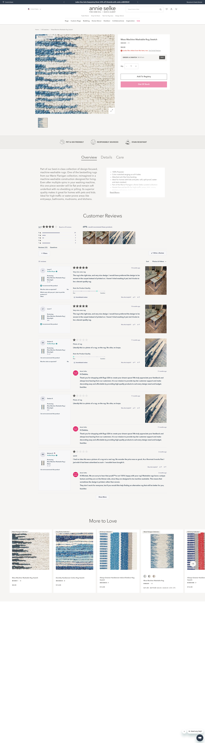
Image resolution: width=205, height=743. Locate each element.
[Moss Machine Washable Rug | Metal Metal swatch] (149, 576)
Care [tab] (120, 157)
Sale (138, 21)
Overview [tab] (89, 157)
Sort (147, 261)
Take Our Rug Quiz (107, 16)
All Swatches (45, 29)
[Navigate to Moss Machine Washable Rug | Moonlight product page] (162, 549)
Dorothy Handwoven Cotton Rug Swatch (70, 578)
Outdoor (107, 21)
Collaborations (118, 21)
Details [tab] (106, 157)
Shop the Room (95, 16)
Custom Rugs (76, 21)
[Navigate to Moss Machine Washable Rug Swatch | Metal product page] (31, 549)
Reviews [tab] (43, 248)
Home (37, 29)
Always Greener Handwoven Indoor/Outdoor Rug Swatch (117, 579)
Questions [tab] (53, 248)
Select (162, 57)
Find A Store (9, 2)
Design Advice (119, 16)
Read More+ (115, 192)
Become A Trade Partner (194, 2)
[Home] (102, 12)
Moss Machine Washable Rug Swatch (62, 29)
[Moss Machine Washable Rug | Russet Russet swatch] (154, 576)
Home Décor (96, 21)
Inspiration (130, 21)
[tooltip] (80, 297)
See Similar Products (155, 50)
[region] (109, 237)
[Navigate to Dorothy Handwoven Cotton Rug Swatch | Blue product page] (74, 549)
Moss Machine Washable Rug (154, 580)
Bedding (86, 21)
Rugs (67, 21)
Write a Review (160, 253)
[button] (125, 43)
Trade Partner (85, 16)
